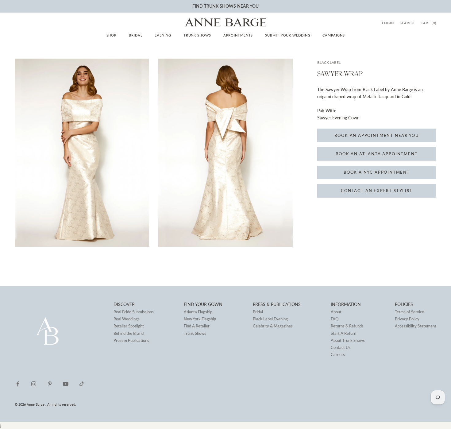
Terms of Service (409, 311)
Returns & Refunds (347, 325)
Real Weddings (127, 318)
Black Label (329, 62)
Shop (111, 35)
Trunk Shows (197, 35)
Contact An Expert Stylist (377, 190)
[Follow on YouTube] (66, 384)
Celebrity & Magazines (273, 325)
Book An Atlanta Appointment (377, 153)
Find (197, 6)
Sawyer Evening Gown (338, 117)
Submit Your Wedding (287, 35)
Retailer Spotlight (129, 325)
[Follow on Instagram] (34, 384)
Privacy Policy (407, 318)
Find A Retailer (197, 325)
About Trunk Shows (348, 340)
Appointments (238, 35)
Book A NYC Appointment (377, 172)
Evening (163, 35)
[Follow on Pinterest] (50, 384)
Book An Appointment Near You (376, 135)
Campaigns (333, 35)
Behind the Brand (129, 333)
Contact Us (341, 347)
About (336, 311)
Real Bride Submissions (134, 311)
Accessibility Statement (415, 325)
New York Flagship (200, 318)
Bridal (135, 35)
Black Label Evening (270, 318)
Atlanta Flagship (198, 311)
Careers (338, 354)
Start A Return (343, 333)
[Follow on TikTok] (82, 384)
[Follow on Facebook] (18, 384)
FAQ (334, 318)
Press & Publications (131, 340)
